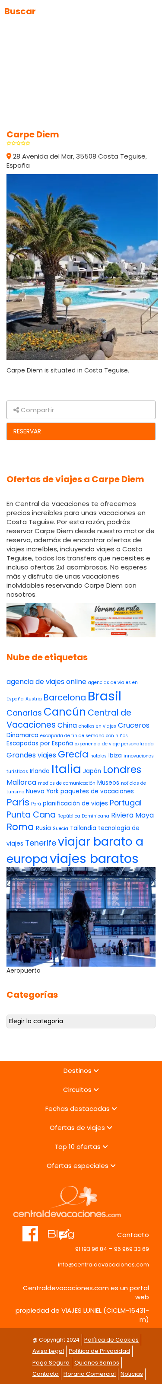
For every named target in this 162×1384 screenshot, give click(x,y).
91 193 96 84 (91, 1249)
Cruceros (133, 725)
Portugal (126, 802)
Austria (33, 699)
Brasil (104, 696)
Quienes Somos (96, 1363)
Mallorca (21, 782)
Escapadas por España (39, 743)
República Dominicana (83, 816)
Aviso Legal (48, 1351)
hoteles (98, 756)
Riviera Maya (132, 815)
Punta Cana (31, 815)
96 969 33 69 (131, 1249)
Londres (122, 769)
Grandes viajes (31, 755)
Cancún (65, 712)
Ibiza (115, 755)
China (67, 725)
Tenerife (40, 842)
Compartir (36, 409)
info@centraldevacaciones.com (103, 1264)
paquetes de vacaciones (97, 791)
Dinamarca (22, 735)
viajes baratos (94, 858)
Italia (66, 768)
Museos (108, 783)
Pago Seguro (51, 1363)
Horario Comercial (90, 1374)
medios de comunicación (66, 783)
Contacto (45, 1374)
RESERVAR (27, 431)
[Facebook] (30, 1229)
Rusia (43, 828)
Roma (20, 827)
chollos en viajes (97, 726)
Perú (36, 804)
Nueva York (42, 791)
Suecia (60, 828)
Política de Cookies (111, 1340)
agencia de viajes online (46, 682)
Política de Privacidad (99, 1351)
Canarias (24, 712)
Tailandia (83, 828)
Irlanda (40, 771)
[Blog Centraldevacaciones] (65, 1229)
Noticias (132, 1374)
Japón (92, 771)
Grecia (73, 754)
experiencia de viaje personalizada (114, 744)
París (17, 802)
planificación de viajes (75, 803)
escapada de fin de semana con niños (84, 735)
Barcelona (65, 697)
